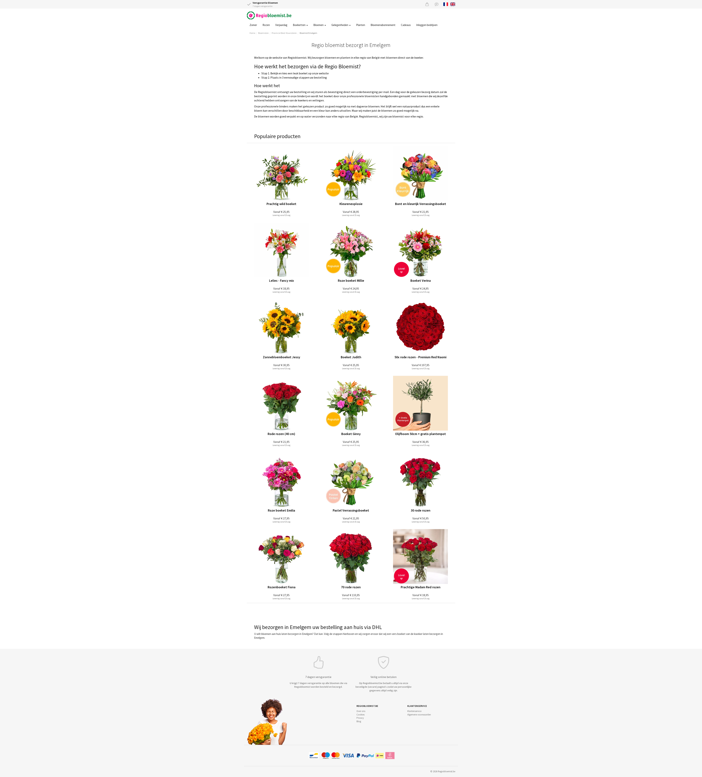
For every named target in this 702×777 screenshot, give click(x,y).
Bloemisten (263, 33)
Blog (358, 721)
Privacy (360, 717)
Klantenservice (414, 711)
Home (252, 33)
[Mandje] (427, 4)
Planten (360, 25)
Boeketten (299, 25)
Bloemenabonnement (383, 25)
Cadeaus (406, 25)
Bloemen (318, 25)
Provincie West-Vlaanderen (284, 33)
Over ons (360, 711)
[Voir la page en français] (445, 4)
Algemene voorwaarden (419, 714)
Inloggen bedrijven (426, 25)
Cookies (360, 714)
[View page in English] (452, 4)
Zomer (253, 25)
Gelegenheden (340, 25)
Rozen (266, 25)
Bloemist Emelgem (308, 33)
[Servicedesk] (436, 4)
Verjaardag (281, 25)
